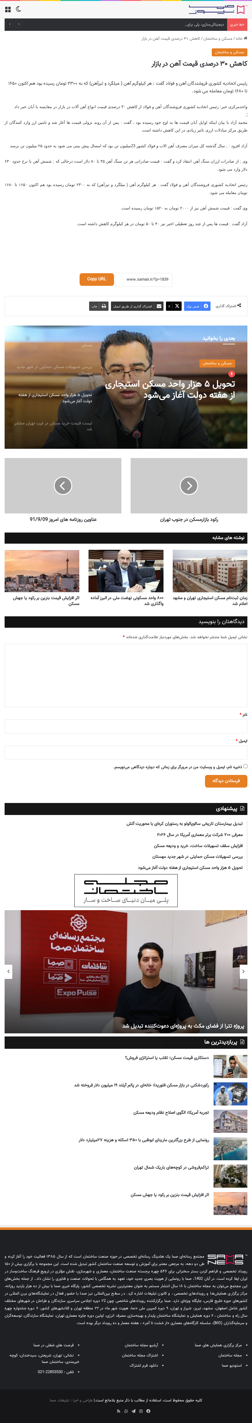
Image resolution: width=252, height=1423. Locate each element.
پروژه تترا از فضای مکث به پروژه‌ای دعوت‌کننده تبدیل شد (183, 1026)
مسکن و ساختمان (217, 39)
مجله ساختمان (230, 1355)
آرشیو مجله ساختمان (141, 1345)
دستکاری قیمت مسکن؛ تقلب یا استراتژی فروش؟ (167, 1058)
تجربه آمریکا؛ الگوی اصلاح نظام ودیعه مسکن (171, 1112)
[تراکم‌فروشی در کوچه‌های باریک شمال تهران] (230, 1176)
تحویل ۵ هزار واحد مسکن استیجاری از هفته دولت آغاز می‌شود (170, 390)
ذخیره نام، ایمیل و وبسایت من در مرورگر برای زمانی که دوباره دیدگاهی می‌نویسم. (177, 767)
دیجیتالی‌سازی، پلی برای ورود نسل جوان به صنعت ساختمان (176, 25)
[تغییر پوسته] (18, 12)
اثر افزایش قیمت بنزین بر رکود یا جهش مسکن (46, 601)
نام (243, 715)
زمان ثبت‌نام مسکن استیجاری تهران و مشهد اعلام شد (210, 601)
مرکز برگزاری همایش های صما (218, 1345)
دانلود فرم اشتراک (144, 1366)
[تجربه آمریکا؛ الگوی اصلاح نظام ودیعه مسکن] (230, 1121)
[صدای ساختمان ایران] (218, 9)
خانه (240, 39)
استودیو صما (232, 1366)
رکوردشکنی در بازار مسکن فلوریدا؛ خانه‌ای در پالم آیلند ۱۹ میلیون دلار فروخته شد (141, 1085)
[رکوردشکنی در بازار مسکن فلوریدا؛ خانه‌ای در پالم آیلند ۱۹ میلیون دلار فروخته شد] (230, 1093)
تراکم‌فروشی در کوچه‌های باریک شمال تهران (171, 1167)
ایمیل (241, 741)
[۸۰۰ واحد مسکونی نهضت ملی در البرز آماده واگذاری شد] (126, 571)
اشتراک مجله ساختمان (140, 1355)
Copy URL (96, 279)
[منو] (8, 12)
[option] (126, 387)
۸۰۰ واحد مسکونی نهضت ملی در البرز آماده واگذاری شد (127, 601)
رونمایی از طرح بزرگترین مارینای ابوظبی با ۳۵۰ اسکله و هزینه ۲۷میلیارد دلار (144, 1140)
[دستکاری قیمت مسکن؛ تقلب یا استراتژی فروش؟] (230, 1066)
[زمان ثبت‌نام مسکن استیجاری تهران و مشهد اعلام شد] (210, 571)
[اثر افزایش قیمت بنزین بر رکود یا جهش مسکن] (42, 571)
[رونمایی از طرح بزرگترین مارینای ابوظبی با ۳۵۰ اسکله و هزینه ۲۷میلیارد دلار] (230, 1148)
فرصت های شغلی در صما (53, 1345)
